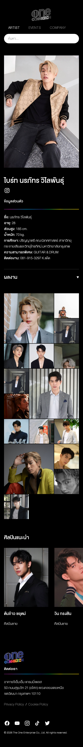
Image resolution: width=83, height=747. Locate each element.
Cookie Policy (38, 704)
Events (35, 28)
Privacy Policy (14, 704)
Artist (14, 28)
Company (58, 28)
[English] (74, 28)
